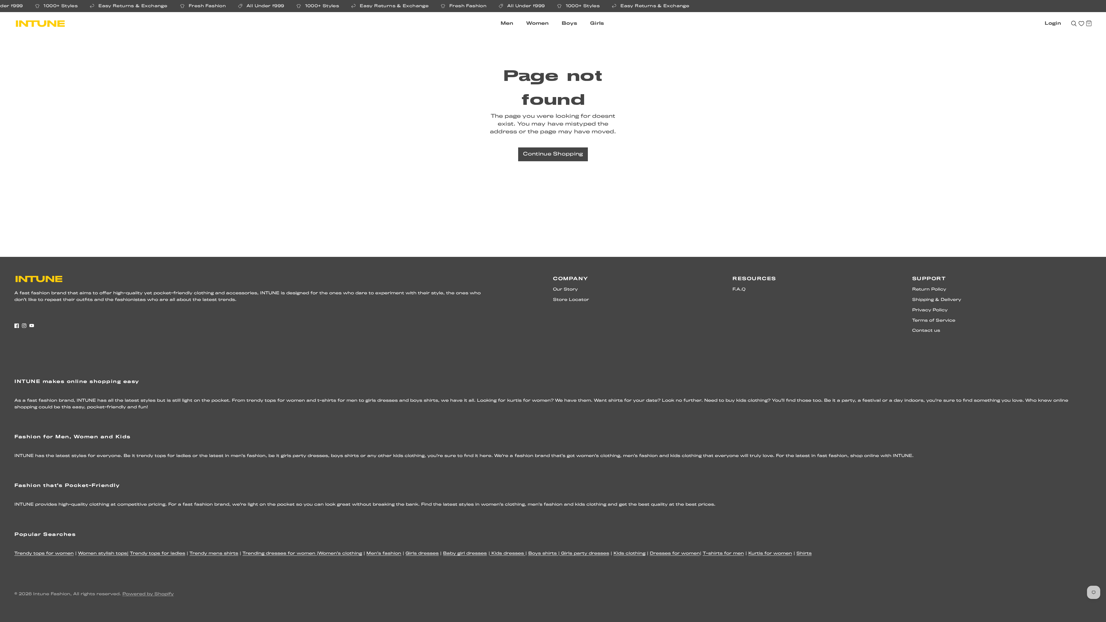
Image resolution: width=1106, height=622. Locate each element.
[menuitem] (509, 23)
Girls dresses (422, 553)
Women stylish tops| (103, 553)
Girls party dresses (584, 553)
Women (537, 23)
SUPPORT (929, 279)
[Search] (1074, 23)
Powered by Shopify (148, 594)
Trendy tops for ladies (157, 553)
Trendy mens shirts (214, 553)
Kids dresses (507, 553)
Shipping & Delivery (936, 300)
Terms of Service (933, 321)
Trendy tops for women (44, 553)
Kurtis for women (770, 553)
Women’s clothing (340, 553)
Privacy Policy (930, 310)
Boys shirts (543, 553)
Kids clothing (629, 553)
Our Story (565, 289)
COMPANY (570, 279)
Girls (597, 23)
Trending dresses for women (280, 553)
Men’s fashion (383, 553)
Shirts (804, 553)
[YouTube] (31, 325)
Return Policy (929, 289)
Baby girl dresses (465, 553)
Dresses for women (675, 553)
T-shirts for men (723, 553)
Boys (569, 23)
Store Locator (571, 300)
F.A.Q (738, 289)
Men (507, 23)
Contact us (926, 331)
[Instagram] (24, 325)
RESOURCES (754, 279)
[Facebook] (16, 325)
